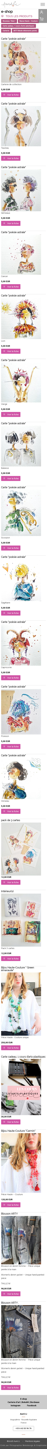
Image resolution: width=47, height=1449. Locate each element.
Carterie (6, 31)
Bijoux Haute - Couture (29, 21)
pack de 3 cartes (10, 820)
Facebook (31, 1405)
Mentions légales (32, 1441)
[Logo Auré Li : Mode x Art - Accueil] (11, 4)
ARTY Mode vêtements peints (25, 31)
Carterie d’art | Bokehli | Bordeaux (23, 1402)
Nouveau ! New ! (9, 21)
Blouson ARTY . (10, 1302)
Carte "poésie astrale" (13, 38)
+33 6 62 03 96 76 (23, 1428)
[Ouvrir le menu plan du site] (42, 4)
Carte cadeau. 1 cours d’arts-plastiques (18, 26)
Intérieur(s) (7, 891)
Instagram (15, 1405)
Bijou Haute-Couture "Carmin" (18, 1130)
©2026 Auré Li (14, 1441)
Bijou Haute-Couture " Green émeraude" (17, 969)
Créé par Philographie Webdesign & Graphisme (23, 1445)
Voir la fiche (13, 95)
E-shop (23, 1399)
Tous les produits (18, 16)
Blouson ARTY (9, 1213)
